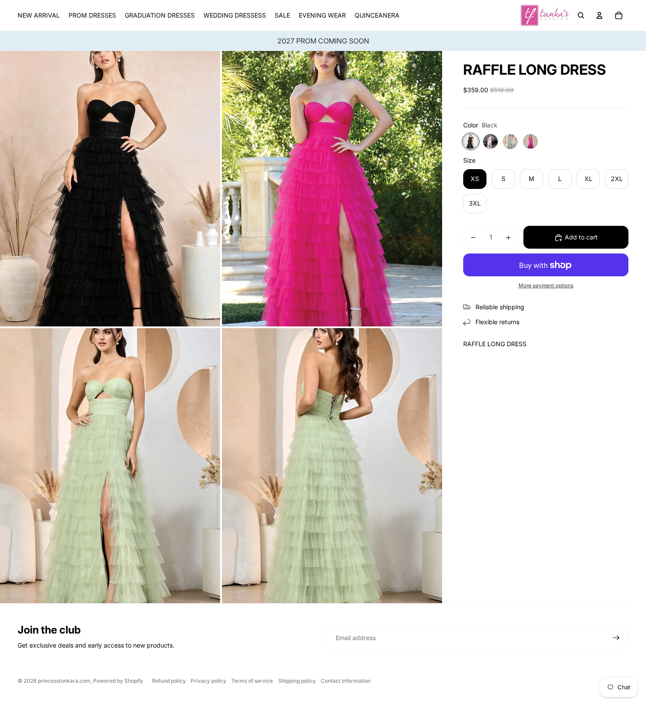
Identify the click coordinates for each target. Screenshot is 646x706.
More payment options (546, 285)
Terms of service (252, 680)
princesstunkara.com (64, 680)
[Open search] (581, 15)
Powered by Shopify (118, 680)
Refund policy (169, 680)
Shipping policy (297, 680)
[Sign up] (616, 638)
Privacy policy (208, 680)
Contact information (345, 680)
